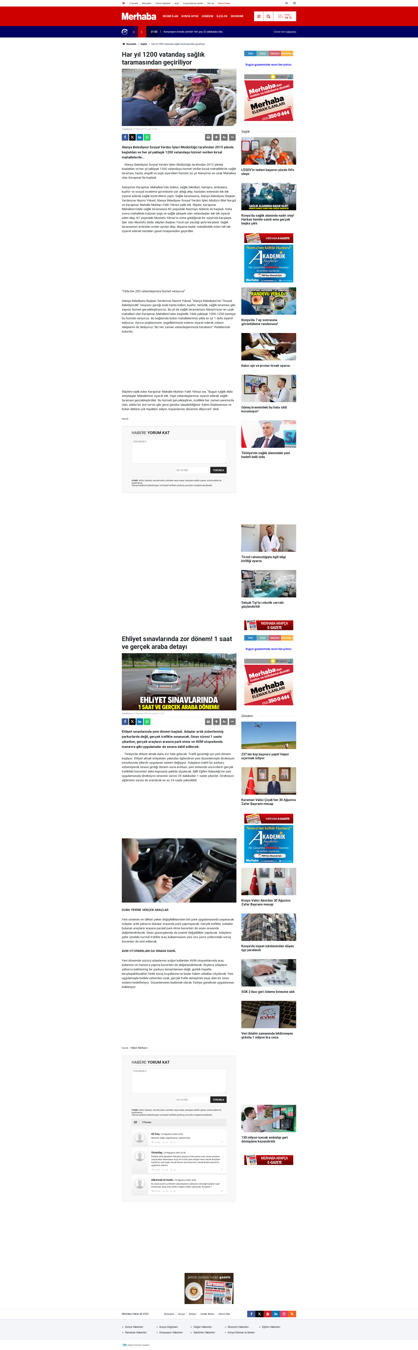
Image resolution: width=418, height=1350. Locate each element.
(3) (166, 1170)
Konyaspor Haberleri (171, 1332)
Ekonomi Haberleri (238, 1326)
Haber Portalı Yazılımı (138, 1345)
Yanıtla (157, 1142)
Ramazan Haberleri (136, 1332)
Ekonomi (237, 16)
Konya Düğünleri (168, 1326)
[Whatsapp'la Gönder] (147, 137)
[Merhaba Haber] (139, 16)
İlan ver (210, 3)
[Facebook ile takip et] (251, 1314)
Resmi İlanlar (224, 3)
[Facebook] (125, 137)
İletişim (192, 1314)
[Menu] (259, 16)
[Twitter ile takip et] (259, 1314)
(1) (174, 1142)
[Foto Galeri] (294, 3)
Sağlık (143, 44)
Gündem (207, 16)
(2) (174, 1170)
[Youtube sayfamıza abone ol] (268, 1314)
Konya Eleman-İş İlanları (241, 1332)
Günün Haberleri (162, 3)
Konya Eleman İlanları (193, 3)
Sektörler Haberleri (204, 1332)
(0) (166, 1142)
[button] (216, 137)
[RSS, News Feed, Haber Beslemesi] (292, 1314)
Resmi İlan (170, 16)
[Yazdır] (208, 137)
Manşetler (146, 3)
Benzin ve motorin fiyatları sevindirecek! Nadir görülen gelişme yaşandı (204, 31)
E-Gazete (133, 3)
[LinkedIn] (140, 137)
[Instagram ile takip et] (284, 1314)
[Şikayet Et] (222, 1142)
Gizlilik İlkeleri (207, 1314)
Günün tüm (285, 31)
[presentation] (133, 32)
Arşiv (177, 3)
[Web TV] (286, 3)
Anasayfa (131, 44)
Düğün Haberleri (202, 1326)
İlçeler (222, 16)
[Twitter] (132, 137)
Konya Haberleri (134, 1326)
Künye (181, 1314)
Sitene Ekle (224, 1314)
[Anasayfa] (123, 3)
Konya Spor (189, 16)
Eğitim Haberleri (271, 1326)
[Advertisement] (179, 261)
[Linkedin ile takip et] (276, 1314)
